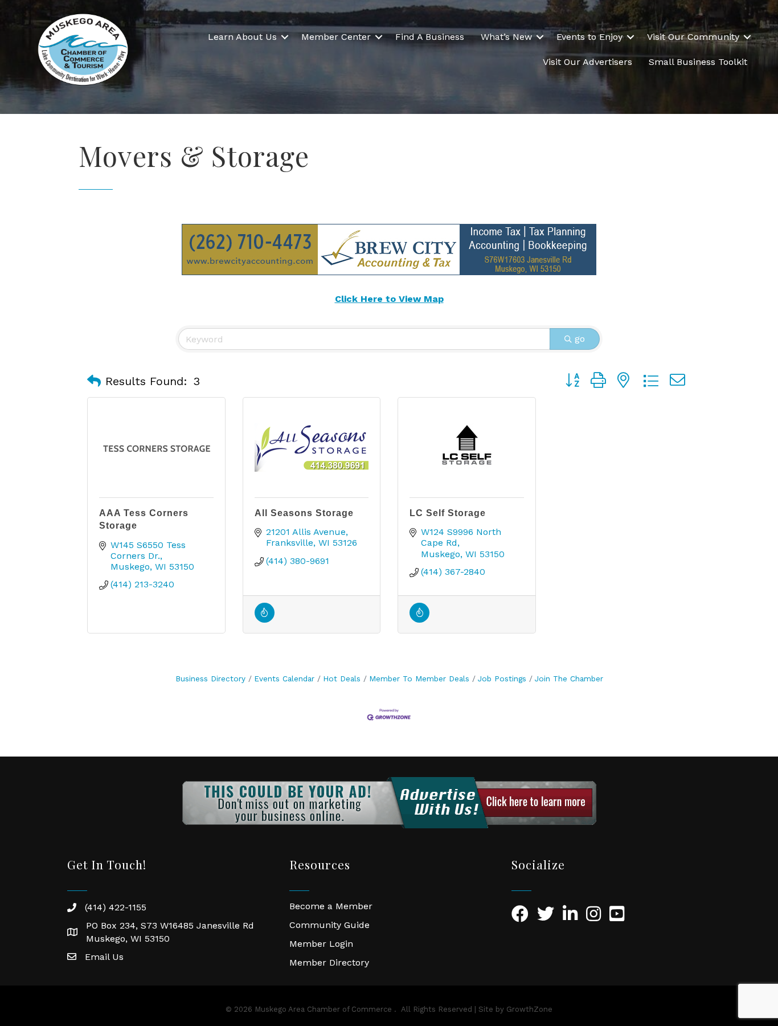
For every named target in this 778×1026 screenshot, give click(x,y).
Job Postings (502, 678)
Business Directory (210, 678)
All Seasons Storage (304, 513)
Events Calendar (284, 678)
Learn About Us (242, 36)
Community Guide (329, 924)
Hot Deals (342, 678)
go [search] (580, 338)
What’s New (506, 36)
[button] (94, 381)
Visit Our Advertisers (587, 61)
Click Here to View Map (389, 298)
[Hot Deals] (265, 619)
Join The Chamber (569, 678)
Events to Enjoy (589, 36)
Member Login (321, 943)
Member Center (336, 36)
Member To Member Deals (419, 678)
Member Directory (329, 962)
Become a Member (330, 906)
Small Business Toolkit (698, 61)
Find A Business (429, 36)
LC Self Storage (448, 513)
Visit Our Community (693, 36)
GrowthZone (529, 1009)
